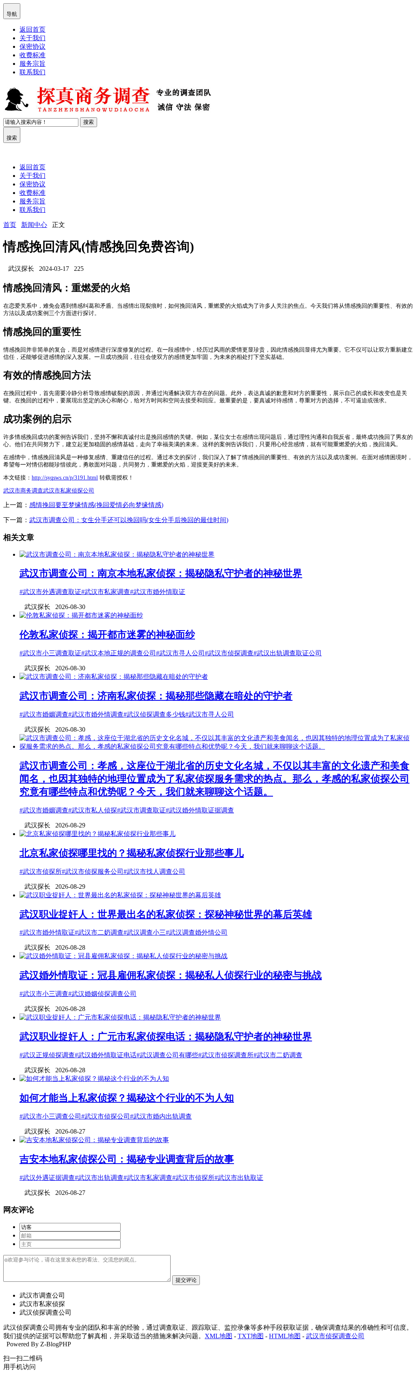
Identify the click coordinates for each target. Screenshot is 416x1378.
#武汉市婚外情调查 (96, 714)
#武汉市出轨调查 (99, 1177)
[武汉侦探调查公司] (108, 113)
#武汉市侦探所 (41, 871)
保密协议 (33, 46)
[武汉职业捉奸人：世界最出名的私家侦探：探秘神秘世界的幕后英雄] (120, 895)
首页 (9, 224)
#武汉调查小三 (145, 932)
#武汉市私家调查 (105, 591)
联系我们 (33, 72)
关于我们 (33, 38)
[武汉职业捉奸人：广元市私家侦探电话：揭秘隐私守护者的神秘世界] (120, 1017)
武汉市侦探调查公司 (335, 1336)
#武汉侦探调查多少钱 (154, 714)
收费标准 (33, 55)
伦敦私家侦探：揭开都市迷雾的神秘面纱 (107, 634)
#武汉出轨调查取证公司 (288, 653)
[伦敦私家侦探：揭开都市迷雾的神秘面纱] (81, 615)
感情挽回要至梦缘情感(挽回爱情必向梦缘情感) (96, 504)
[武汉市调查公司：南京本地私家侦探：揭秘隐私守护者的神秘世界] (117, 554)
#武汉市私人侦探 (92, 810)
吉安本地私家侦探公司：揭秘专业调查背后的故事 (127, 1159)
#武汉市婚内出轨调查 (161, 1116)
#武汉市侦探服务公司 (93, 871)
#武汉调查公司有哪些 (167, 1055)
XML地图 (218, 1336)
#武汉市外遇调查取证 (50, 591)
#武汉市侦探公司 (105, 1116)
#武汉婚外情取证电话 (105, 1055)
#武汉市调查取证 (141, 810)
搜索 (88, 122)
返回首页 (33, 29)
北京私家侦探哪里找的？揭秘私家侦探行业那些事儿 (132, 853)
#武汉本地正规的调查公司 (118, 653)
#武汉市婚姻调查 (44, 714)
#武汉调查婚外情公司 (197, 932)
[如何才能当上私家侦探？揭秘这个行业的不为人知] (94, 1078)
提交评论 (186, 1280)
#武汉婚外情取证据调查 (200, 810)
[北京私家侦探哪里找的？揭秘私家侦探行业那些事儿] (98, 833)
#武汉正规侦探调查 (47, 1055)
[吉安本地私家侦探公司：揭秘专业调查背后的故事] (94, 1139)
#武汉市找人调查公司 (154, 871)
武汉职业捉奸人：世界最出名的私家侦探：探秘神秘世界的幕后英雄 (166, 914)
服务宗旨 (33, 63)
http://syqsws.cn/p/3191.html (65, 478)
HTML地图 (285, 1336)
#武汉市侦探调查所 (226, 1055)
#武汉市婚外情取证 (157, 591)
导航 (11, 10)
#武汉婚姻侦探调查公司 (102, 993)
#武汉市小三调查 (44, 993)
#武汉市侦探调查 (229, 653)
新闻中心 (34, 224)
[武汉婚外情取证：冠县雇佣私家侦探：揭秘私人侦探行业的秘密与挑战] (124, 956)
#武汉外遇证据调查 (47, 1177)
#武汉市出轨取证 (238, 1177)
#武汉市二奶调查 (99, 932)
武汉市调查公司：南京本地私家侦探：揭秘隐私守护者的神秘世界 (161, 573)
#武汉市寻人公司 (180, 653)
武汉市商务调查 (23, 491)
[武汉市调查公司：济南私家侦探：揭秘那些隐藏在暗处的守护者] (114, 676)
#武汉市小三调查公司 (50, 1116)
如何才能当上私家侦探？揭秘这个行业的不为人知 (127, 1098)
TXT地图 (251, 1336)
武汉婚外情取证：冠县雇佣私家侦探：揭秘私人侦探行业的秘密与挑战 (171, 975)
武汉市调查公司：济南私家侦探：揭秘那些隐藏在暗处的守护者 (156, 696)
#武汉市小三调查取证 (50, 653)
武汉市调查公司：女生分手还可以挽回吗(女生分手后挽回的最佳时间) (128, 519)
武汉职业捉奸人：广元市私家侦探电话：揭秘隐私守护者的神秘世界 (166, 1036)
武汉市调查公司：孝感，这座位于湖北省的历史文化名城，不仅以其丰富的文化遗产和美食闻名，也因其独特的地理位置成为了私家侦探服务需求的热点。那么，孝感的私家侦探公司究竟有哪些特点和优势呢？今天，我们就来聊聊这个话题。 (215, 778)
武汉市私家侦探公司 (68, 491)
